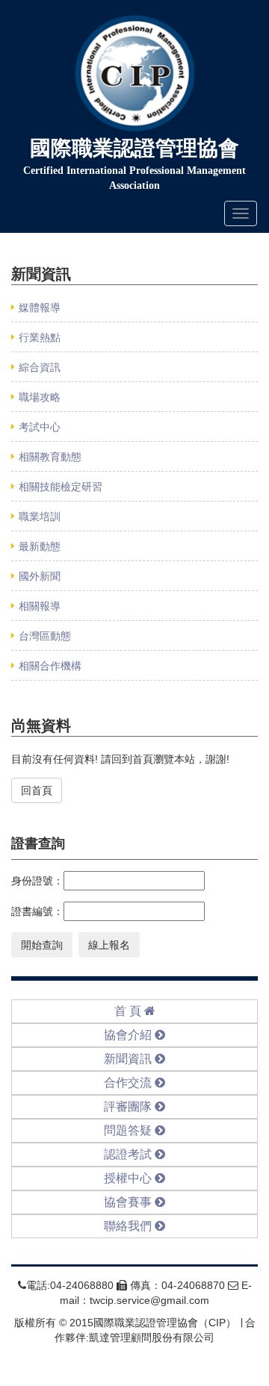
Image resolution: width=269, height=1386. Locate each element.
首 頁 (129, 1011)
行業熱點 (40, 337)
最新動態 (40, 546)
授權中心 (129, 1178)
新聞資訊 (129, 1058)
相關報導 (40, 606)
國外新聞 (40, 576)
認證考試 (129, 1154)
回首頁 (36, 790)
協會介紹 (129, 1034)
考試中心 (40, 427)
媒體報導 (40, 307)
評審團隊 (129, 1106)
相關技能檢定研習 (60, 487)
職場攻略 (40, 397)
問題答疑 (129, 1130)
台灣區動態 (45, 636)
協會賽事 (129, 1202)
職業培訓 (40, 516)
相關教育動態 (50, 457)
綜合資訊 (40, 367)
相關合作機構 (50, 666)
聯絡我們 (129, 1226)
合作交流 (129, 1082)
